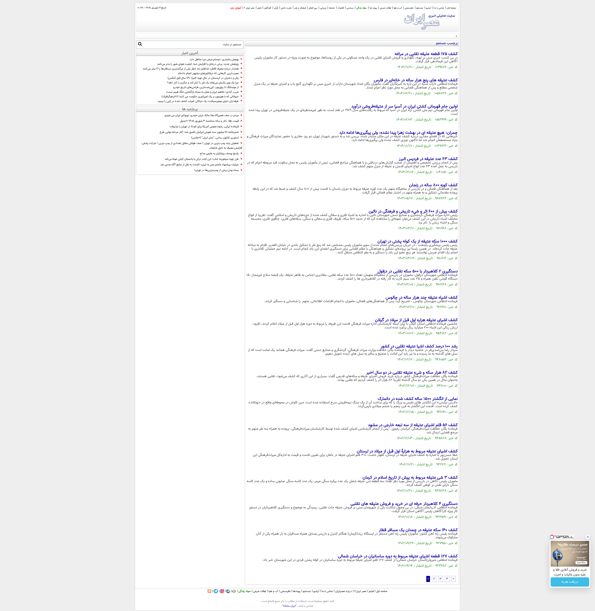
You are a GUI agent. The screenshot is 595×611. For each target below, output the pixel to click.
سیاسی (350, 8)
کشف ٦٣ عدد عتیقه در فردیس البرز (428, 159)
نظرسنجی (409, 8)
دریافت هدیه (570, 582)
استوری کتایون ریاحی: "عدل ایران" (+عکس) (215, 138)
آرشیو (428, 8)
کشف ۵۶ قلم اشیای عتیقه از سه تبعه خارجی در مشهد (413, 425)
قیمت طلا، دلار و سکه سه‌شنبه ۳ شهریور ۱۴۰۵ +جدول (209, 121)
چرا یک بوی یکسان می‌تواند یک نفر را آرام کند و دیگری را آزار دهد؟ (203, 83)
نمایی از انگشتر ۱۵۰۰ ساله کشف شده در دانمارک (418, 399)
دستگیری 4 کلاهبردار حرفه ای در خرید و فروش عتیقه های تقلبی (404, 504)
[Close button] (587, 537)
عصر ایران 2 (249, 8)
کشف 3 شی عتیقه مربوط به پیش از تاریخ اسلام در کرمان (410, 477)
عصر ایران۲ (360, 591)
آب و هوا (398, 8)
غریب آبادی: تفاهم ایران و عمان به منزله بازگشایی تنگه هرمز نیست (202, 92)
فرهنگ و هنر (300, 8)
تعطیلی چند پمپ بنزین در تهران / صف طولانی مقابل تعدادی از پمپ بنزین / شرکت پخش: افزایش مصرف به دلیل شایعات (191, 145)
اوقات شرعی (385, 8)
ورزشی (323, 8)
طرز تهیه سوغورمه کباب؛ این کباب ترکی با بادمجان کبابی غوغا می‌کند (202, 159)
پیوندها (297, 591)
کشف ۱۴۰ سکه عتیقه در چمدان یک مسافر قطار (418, 530)
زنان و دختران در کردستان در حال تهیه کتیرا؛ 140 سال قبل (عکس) (203, 78)
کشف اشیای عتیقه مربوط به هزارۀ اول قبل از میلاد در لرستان (407, 451)
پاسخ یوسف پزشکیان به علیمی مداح (219, 153)
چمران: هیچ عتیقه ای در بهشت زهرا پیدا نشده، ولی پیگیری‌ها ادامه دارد (398, 133)
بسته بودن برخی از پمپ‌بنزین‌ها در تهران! (216, 170)
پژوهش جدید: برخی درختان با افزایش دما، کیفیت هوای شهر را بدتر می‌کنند (198, 64)
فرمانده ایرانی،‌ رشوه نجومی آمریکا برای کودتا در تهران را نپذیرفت (204, 126)
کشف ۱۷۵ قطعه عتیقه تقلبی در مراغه (426, 54)
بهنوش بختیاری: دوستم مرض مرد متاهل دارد (214, 59)
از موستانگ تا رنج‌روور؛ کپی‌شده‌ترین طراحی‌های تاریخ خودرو (206, 87)
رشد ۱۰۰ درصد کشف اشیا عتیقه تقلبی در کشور (419, 346)
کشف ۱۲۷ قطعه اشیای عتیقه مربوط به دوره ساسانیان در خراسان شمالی (398, 556)
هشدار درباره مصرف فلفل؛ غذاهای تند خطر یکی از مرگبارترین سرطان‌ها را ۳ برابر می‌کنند (191, 69)
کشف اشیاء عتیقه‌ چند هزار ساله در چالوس (422, 297)
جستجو (419, 8)
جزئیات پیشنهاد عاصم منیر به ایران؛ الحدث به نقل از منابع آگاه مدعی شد (199, 165)
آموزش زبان (235, 8)
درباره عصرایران (343, 591)
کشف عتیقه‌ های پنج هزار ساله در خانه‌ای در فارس (416, 80)
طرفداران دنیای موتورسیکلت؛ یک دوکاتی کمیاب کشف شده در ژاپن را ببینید (198, 101)
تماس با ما (439, 8)
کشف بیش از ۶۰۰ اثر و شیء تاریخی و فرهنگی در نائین (413, 211)
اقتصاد (341, 8)
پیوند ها (373, 8)
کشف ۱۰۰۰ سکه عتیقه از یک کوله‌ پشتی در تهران (417, 241)
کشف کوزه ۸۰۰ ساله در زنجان (433, 185)
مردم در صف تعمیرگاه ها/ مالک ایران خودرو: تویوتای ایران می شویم (202, 115)
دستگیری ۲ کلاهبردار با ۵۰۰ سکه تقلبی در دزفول (418, 271)
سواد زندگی (361, 8)
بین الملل (313, 8)
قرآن (276, 8)
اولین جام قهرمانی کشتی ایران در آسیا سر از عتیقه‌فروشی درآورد (404, 106)
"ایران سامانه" (289, 606)
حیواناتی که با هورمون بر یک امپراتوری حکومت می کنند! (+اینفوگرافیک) (200, 97)
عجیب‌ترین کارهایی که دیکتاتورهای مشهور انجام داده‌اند (208, 73)
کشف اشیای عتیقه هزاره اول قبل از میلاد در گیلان (416, 320)
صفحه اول (451, 8)
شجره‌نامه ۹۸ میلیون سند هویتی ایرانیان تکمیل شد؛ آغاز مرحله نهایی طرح (199, 132)
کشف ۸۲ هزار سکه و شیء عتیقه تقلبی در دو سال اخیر (412, 372)
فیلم (259, 8)
